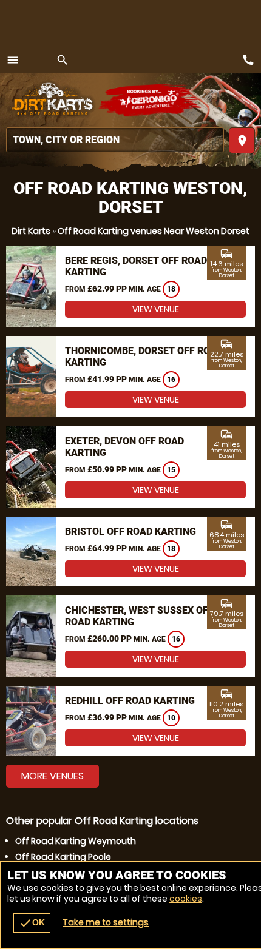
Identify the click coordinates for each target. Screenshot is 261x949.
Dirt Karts (31, 231)
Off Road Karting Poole (63, 857)
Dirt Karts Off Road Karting (51, 100)
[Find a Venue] (115, 139)
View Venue (155, 309)
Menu (12, 60)
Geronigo (150, 100)
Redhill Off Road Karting (130, 700)
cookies (185, 899)
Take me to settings (106, 922)
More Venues (52, 776)
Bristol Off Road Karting (130, 531)
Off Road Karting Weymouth (75, 841)
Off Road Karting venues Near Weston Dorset (153, 231)
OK (32, 923)
